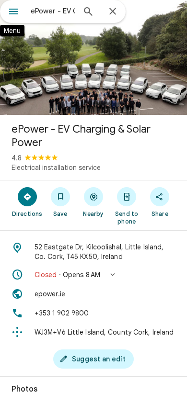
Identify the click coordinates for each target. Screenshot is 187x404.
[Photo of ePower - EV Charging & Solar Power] (93, 57)
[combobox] (53, 11)
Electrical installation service (56, 167)
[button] (93, 274)
